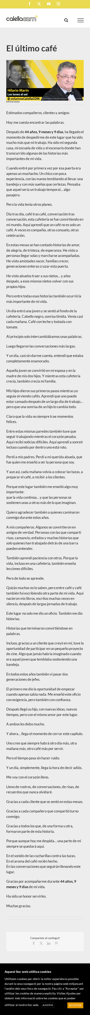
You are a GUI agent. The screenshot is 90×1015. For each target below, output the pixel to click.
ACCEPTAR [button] (75, 1005)
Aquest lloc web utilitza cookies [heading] (28, 971)
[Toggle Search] (66, 20)
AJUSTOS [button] (47, 1005)
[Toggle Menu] (81, 20)
